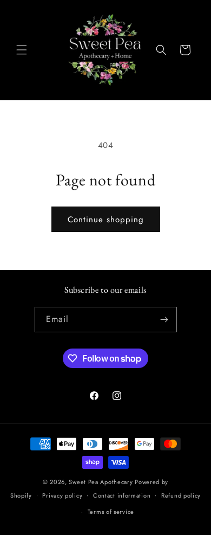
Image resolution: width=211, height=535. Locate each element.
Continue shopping (106, 219)
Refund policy (181, 495)
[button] (22, 50)
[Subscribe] (164, 319)
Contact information (121, 495)
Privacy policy (62, 495)
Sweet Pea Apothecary (101, 482)
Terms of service (111, 511)
